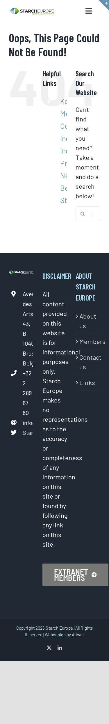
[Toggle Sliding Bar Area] (104, 5)
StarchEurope (28, 432)
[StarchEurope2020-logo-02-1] (32, 11)
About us (87, 320)
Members (88, 341)
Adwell (78, 634)
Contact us (88, 361)
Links (87, 382)
